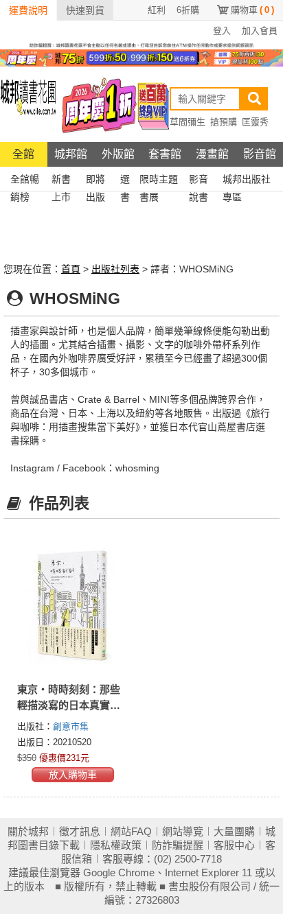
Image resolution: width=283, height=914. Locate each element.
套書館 (164, 154)
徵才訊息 (79, 831)
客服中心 (234, 845)
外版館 (118, 154)
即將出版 (95, 181)
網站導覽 (182, 831)
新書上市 (61, 181)
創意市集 (71, 726)
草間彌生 (187, 121)
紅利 (157, 10)
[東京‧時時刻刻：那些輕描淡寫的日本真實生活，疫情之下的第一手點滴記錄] (72, 605)
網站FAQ (131, 831)
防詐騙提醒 (177, 845)
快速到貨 (85, 10)
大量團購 (234, 831)
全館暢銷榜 (24, 181)
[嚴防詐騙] (141, 44)
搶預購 (223, 121)
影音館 (259, 154)
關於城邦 (28, 831)
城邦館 (70, 154)
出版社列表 (115, 268)
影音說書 (198, 181)
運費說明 (28, 10)
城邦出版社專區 (247, 181)
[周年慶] (141, 56)
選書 (125, 181)
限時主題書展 (158, 181)
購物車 (252, 10)
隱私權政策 (116, 845)
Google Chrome (119, 872)
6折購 (188, 10)
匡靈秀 (255, 121)
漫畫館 (212, 154)
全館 (23, 154)
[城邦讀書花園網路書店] (28, 104)
